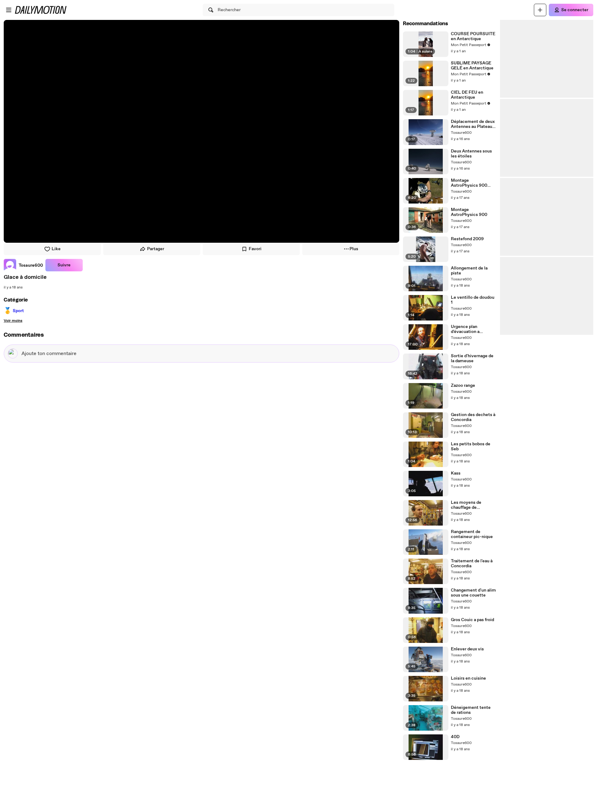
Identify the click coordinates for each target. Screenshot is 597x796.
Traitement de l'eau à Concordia (472, 564)
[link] (23, 265)
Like (56, 249)
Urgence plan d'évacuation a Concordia (465, 329)
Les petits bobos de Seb (470, 447)
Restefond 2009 (467, 238)
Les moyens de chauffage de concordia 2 (466, 505)
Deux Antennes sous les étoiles (471, 154)
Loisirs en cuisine (468, 678)
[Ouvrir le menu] (9, 10)
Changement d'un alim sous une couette (473, 593)
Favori (255, 249)
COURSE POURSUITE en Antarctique (473, 36)
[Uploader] (540, 10)
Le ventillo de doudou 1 (472, 300)
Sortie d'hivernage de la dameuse (472, 358)
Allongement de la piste (469, 271)
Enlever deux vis (467, 649)
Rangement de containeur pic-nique (472, 534)
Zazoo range (463, 385)
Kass (455, 473)
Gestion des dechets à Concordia (473, 417)
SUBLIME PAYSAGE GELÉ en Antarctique (472, 66)
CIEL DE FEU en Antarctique (467, 95)
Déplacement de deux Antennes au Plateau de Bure (473, 124)
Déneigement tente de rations (471, 710)
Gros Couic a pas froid (472, 619)
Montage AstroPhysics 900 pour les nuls (469, 183)
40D (455, 736)
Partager (155, 249)
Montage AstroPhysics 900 (469, 212)
